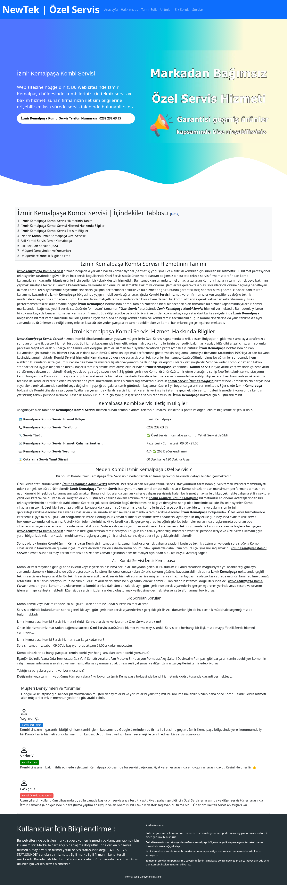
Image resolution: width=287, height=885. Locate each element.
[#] (174, 214)
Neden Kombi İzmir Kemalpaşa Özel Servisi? (53, 236)
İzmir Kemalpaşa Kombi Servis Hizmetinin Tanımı (57, 221)
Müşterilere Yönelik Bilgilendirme (45, 256)
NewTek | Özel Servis (51, 9)
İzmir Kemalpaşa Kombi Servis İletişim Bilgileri (55, 231)
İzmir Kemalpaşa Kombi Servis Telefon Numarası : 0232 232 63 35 (71, 118)
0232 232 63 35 (157, 427)
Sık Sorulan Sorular (189, 9)
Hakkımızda (129, 9)
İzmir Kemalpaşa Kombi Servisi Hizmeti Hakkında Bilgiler (63, 225)
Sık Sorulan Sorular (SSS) (39, 246)
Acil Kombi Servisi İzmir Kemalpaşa (46, 241)
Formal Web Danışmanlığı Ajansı (143, 876)
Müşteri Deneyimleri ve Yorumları (46, 251)
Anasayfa (111, 9)
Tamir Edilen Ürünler (156, 9)
